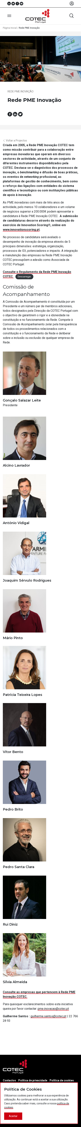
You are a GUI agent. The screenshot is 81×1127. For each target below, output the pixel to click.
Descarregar (24, 276)
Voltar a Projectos (16, 140)
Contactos (9, 1080)
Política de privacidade (32, 1080)
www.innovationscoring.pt (21, 229)
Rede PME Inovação (21, 91)
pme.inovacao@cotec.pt (53, 1008)
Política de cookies (62, 1080)
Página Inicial (10, 28)
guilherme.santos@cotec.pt (48, 1016)
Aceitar (13, 1116)
